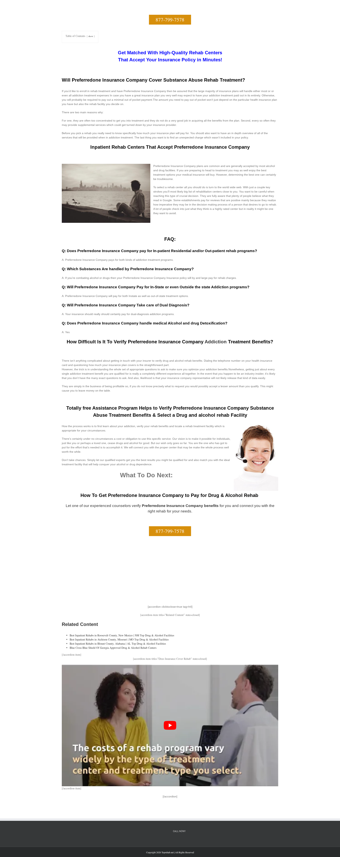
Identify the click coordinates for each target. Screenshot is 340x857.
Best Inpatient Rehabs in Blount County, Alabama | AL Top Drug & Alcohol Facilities (118, 643)
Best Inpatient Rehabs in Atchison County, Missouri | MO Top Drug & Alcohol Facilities (119, 639)
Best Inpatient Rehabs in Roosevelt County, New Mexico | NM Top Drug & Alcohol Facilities (122, 635)
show (90, 36)
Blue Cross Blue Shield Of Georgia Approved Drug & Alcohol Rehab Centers (113, 648)
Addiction (216, 341)
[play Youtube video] (170, 725)
